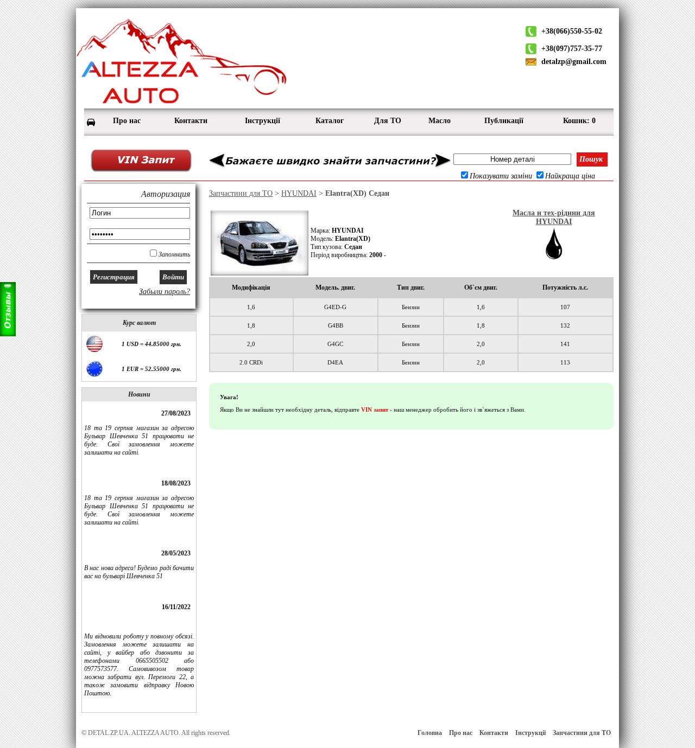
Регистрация (114, 277)
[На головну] (182, 103)
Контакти (493, 733)
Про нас (460, 733)
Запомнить (174, 254)
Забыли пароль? (164, 291)
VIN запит (374, 409)
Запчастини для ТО (241, 193)
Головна (430, 733)
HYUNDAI (299, 193)
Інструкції (530, 733)
